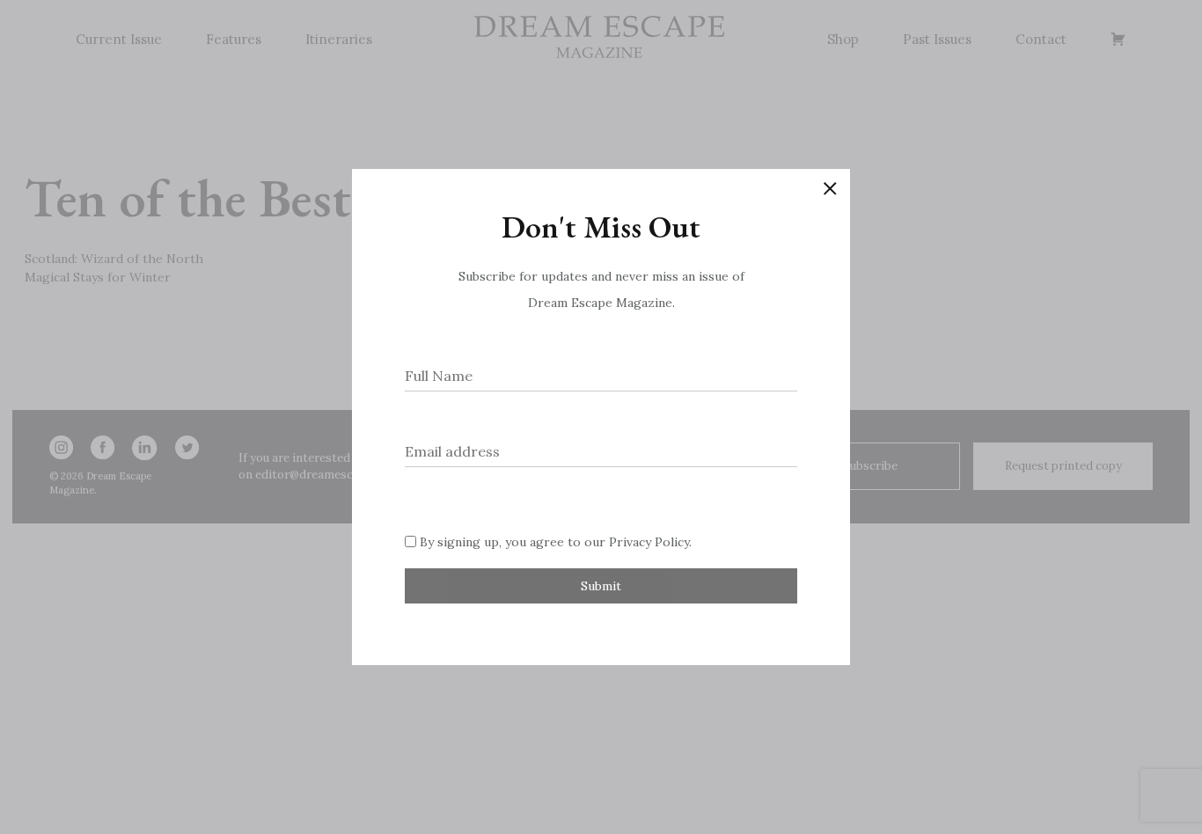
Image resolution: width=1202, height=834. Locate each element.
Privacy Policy (649, 542)
